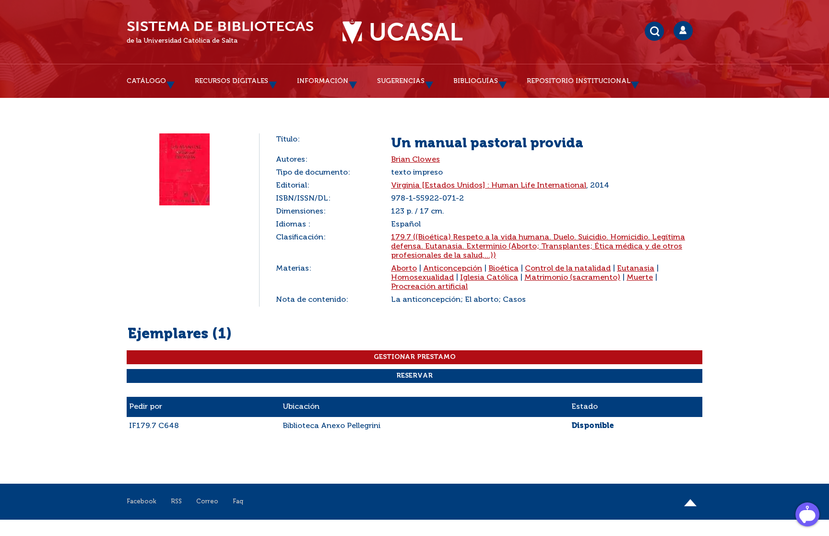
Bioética (503, 269)
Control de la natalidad (568, 269)
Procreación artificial (429, 287)
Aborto (404, 269)
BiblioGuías (475, 81)
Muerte (640, 278)
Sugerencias (401, 81)
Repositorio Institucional (578, 81)
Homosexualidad (422, 278)
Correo (207, 502)
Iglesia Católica (489, 278)
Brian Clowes (415, 160)
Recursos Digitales (231, 81)
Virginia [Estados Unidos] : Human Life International (488, 186)
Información (322, 81)
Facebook (141, 502)
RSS (176, 502)
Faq (238, 502)
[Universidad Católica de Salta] (402, 32)
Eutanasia (635, 269)
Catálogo (146, 81)
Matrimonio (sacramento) (572, 278)
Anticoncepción (452, 269)
